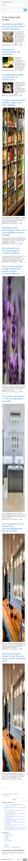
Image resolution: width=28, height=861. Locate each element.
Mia (10, 44)
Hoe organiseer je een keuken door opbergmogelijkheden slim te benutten (13, 527)
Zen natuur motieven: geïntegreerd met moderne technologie (14, 811)
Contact (7, 844)
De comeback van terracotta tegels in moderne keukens (11, 250)
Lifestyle (7, 839)
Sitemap (7, 845)
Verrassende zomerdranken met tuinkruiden (11, 52)
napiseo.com (5, 854)
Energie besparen (9, 835)
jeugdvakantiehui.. (7, 2)
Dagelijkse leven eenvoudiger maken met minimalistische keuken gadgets (13, 231)
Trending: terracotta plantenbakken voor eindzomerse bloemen (14, 805)
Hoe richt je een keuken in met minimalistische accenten (13, 398)
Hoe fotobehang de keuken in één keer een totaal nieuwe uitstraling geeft (13, 657)
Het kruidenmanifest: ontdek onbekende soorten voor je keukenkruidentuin (12, 270)
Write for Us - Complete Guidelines (13, 847)
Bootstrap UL (19, 859)
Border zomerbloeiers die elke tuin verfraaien (15, 827)
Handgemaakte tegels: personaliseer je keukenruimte (13, 77)
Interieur (7, 836)
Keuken (18, 44)
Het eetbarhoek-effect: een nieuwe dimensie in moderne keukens (13, 26)
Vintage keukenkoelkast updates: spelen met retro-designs (13, 102)
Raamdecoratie (8, 840)
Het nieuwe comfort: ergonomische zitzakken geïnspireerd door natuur (15, 819)
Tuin (6, 842)
